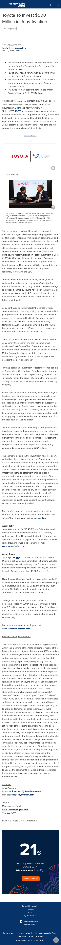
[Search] (57, 4)
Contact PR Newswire (30, 906)
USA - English (9, 29)
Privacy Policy (24, 932)
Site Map (22, 936)
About (30, 912)
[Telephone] (50, 4)
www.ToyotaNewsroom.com (16, 628)
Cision (35, 940)
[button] (30, 156)
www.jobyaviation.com (13, 546)
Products (30, 909)
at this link (40, 518)
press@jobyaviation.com (21, 794)
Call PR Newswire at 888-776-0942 (31, 923)
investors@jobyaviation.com (26, 791)
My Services (29, 915)
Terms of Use (8, 932)
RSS (31, 936)
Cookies (39, 936)
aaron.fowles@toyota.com (15, 809)
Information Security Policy (45, 932)
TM (18, 107)
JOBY (18, 111)
